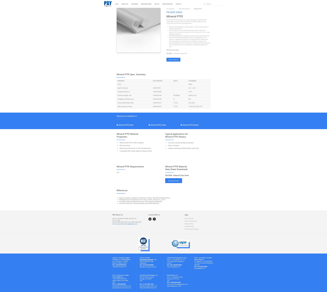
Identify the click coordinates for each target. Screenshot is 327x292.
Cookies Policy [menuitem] (189, 226)
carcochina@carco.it (173, 267)
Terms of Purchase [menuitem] (191, 221)
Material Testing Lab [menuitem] (167, 4)
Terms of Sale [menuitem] (189, 218)
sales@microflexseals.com (148, 286)
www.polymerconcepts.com (121, 288)
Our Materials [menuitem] (134, 4)
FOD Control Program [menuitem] (192, 229)
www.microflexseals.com (148, 288)
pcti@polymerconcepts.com (121, 286)
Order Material (173, 60)
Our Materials (170, 9)
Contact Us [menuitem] (178, 4)
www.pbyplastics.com (174, 286)
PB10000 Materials (184, 9)
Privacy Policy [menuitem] (189, 224)
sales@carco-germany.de (148, 267)
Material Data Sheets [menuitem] (146, 4)
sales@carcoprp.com (120, 267)
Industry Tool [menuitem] (124, 4)
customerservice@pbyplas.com (127, 224)
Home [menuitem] (116, 4)
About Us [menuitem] (157, 4)
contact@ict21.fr (199, 268)
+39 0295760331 (121, 265)
